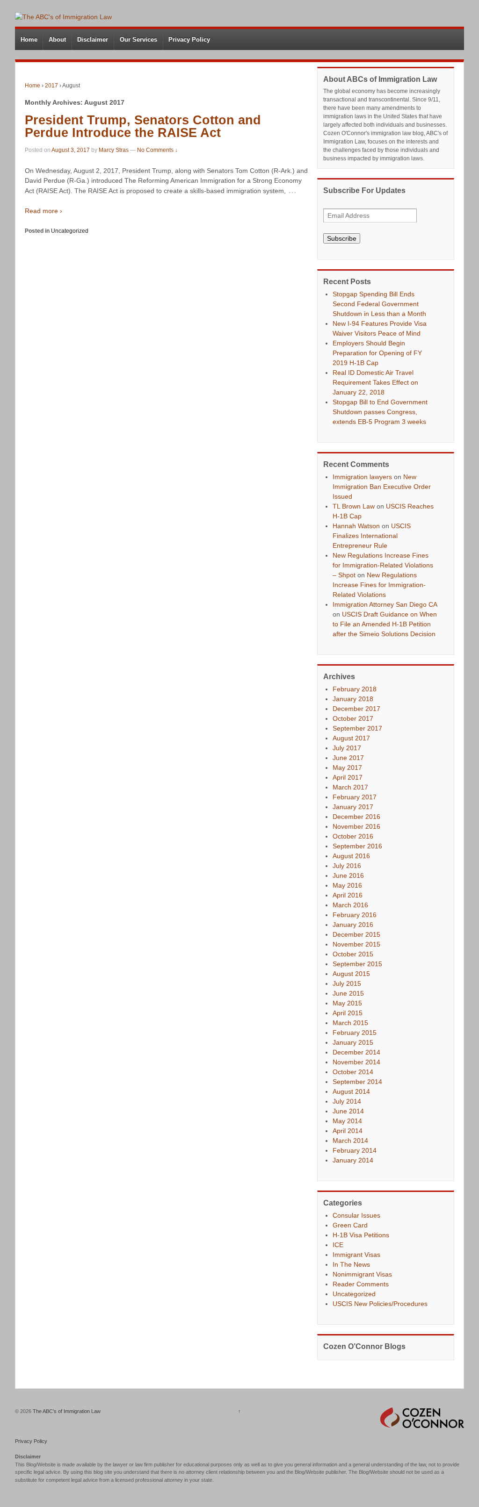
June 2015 (348, 993)
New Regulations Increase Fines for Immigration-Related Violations (379, 584)
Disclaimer (92, 39)
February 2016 (355, 915)
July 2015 (347, 983)
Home (29, 39)
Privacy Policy (189, 39)
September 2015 (357, 964)
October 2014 (353, 1072)
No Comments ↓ (157, 150)
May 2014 (347, 1121)
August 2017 (351, 738)
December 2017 (356, 708)
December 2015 (356, 934)
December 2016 (356, 816)
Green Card (350, 1225)
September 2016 (357, 846)
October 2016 (353, 836)
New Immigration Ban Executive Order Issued (382, 486)
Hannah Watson (356, 526)
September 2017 (357, 728)
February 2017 (355, 797)
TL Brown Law (354, 506)
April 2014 (348, 1130)
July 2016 (347, 865)
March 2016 (350, 905)
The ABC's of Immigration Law (66, 1411)
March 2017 (350, 787)
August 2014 (351, 1091)
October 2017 (353, 718)
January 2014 (353, 1160)
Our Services (138, 39)
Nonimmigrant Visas (362, 1274)
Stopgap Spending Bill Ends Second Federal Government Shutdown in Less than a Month (379, 303)
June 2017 (348, 757)
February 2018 (355, 689)
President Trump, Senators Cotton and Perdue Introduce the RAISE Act (143, 126)
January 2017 (353, 807)
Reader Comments (361, 1284)
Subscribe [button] (341, 238)
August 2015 (351, 973)
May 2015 (347, 1003)
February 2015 (355, 1032)
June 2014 (348, 1111)
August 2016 (351, 856)
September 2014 (357, 1081)
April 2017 (348, 777)
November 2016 (356, 826)
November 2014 (356, 1062)
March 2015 (350, 1022)
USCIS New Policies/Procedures (380, 1303)
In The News (351, 1264)
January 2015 (353, 1042)
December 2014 (356, 1052)
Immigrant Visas (356, 1254)
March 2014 (350, 1140)
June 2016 (348, 875)
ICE (338, 1245)
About (57, 39)
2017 (51, 85)
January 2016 (353, 924)
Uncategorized (69, 231)
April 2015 (348, 1013)
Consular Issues (356, 1215)
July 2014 (347, 1101)
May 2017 (347, 767)
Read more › (43, 211)
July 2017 (347, 748)
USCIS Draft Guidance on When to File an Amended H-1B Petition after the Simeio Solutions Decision (385, 624)
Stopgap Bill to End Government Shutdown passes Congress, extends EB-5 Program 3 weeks (380, 411)
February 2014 (355, 1150)
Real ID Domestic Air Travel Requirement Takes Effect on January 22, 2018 (375, 382)
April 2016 (348, 895)
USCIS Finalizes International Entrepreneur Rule (372, 535)
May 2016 (347, 885)
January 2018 (353, 699)
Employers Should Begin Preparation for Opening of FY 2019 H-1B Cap (377, 352)
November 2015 (356, 944)
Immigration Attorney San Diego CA (385, 604)
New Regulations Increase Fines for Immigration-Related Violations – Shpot (383, 565)
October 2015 (353, 954)
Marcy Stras (114, 150)
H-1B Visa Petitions (361, 1235)
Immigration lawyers (362, 477)
